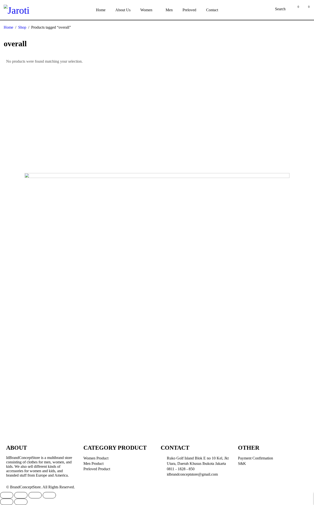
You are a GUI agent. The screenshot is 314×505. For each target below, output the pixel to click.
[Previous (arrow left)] (6, 502)
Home (8, 27)
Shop (22, 27)
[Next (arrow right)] (20, 502)
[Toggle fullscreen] (35, 495)
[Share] (20, 495)
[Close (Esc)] (6, 495)
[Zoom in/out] (49, 495)
